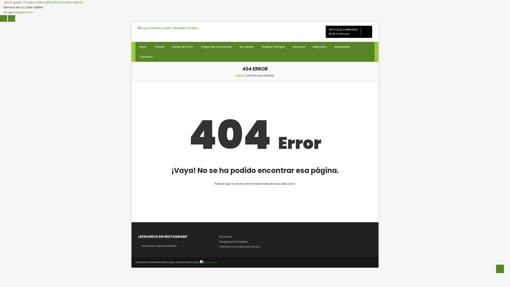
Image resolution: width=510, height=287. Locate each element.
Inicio (143, 47)
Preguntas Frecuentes (216, 47)
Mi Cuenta (225, 237)
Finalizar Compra (273, 47)
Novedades (342, 47)
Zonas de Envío (182, 47)
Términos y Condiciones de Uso (239, 247)
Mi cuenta (247, 47)
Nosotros (299, 47)
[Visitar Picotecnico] (208, 262)
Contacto (146, 57)
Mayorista (320, 47)
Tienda (159, 47)
